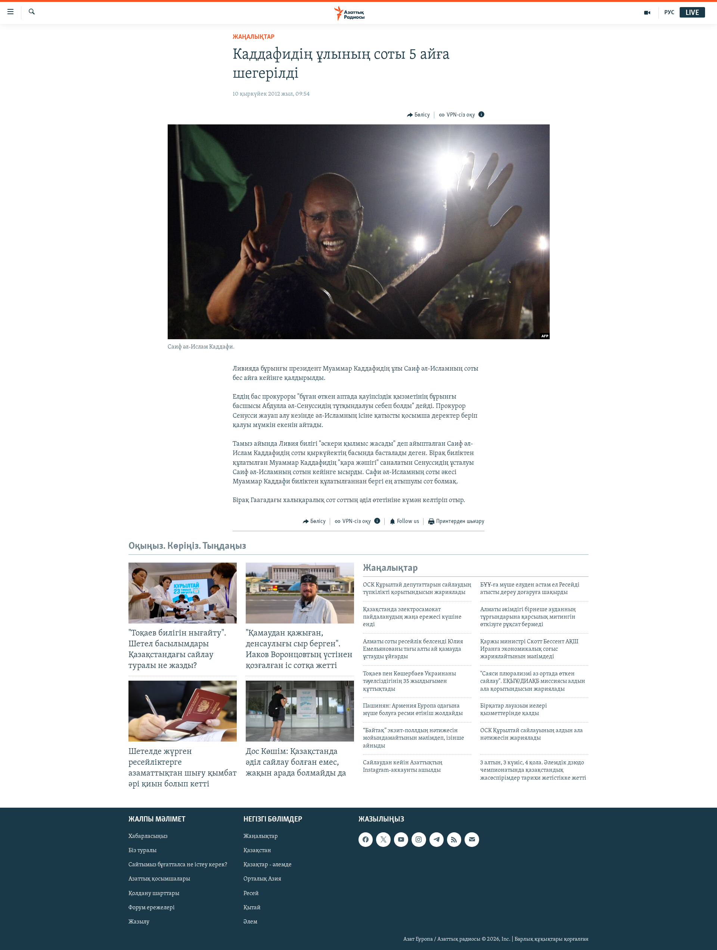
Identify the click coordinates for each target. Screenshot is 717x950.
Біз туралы (142, 851)
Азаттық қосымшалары (159, 879)
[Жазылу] (472, 839)
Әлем (250, 922)
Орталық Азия (262, 879)
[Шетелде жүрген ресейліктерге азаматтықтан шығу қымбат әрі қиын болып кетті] (182, 711)
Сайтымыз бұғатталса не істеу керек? (177, 865)
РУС (669, 13)
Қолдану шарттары (153, 894)
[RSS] (454, 839)
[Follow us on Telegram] (436, 839)
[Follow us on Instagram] (419, 839)
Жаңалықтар (260, 836)
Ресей (251, 894)
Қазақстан (257, 851)
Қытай (252, 908)
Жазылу (138, 922)
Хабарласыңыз (148, 836)
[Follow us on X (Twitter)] (383, 839)
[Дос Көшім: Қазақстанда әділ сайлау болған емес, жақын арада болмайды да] (300, 711)
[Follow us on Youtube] (401, 839)
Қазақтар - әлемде (267, 865)
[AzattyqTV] (647, 12)
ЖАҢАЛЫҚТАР (253, 37)
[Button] (418, 115)
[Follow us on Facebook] (365, 839)
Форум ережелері (151, 908)
